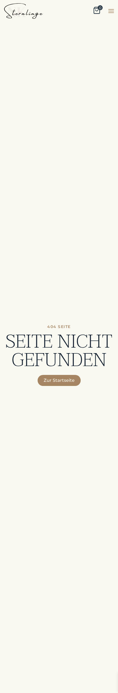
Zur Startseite (59, 380)
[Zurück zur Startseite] (23, 11)
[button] (111, 11)
